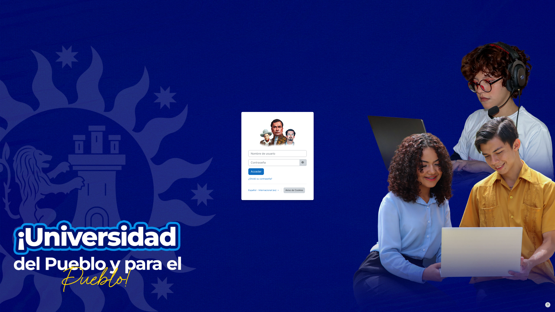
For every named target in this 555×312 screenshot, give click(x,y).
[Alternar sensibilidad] (303, 162)
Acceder (256, 171)
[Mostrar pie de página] (547, 304)
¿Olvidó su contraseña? (260, 178)
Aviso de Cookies (294, 190)
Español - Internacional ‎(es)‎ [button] (262, 190)
